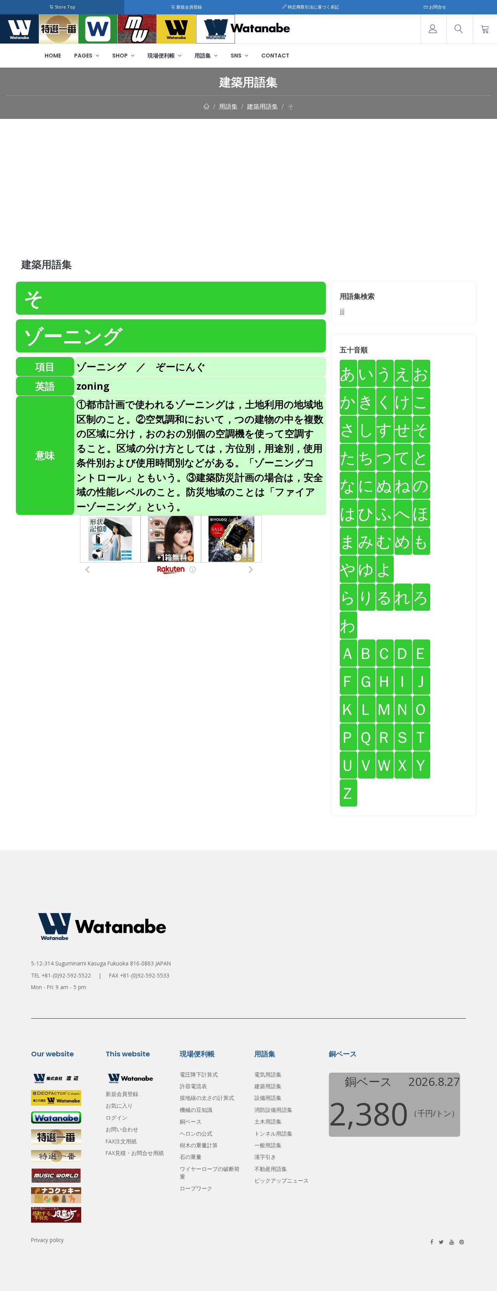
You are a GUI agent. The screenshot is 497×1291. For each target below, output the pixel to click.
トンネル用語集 (273, 1133)
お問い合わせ (122, 1129)
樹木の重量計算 (199, 1145)
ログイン (116, 1117)
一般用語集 (268, 1145)
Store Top (64, 7)
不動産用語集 (270, 1169)
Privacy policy (47, 1240)
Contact (275, 55)
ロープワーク (196, 1188)
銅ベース (191, 1121)
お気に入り (119, 1105)
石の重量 (191, 1156)
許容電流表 (193, 1086)
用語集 (203, 55)
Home (53, 55)
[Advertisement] (248, 177)
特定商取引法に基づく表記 (313, 7)
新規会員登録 (188, 7)
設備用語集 (268, 1097)
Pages (84, 55)
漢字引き (265, 1156)
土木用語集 (268, 1121)
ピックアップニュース (281, 1180)
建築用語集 (262, 106)
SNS (237, 55)
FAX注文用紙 (121, 1141)
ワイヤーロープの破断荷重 (210, 1172)
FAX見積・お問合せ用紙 (135, 1153)
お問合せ (437, 7)
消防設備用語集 (273, 1109)
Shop (120, 55)
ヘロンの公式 (196, 1133)
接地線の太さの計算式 (207, 1097)
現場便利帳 (162, 55)
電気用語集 (268, 1074)
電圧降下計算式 (199, 1074)
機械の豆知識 (196, 1109)
